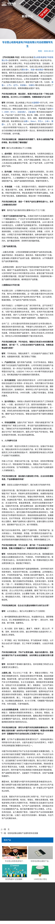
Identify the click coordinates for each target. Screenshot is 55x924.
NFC (12, 112)
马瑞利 (31, 85)
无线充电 (21, 112)
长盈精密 (35, 103)
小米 (46, 121)
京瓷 (32, 70)
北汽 (15, 85)
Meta (33, 121)
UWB (6, 112)
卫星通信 (31, 112)
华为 (40, 121)
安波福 (22, 85)
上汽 (8, 85)
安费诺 (40, 70)
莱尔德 (24, 70)
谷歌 (26, 121)
